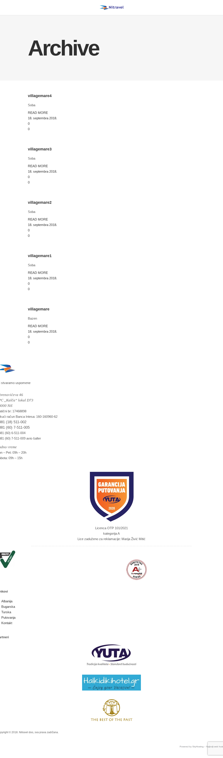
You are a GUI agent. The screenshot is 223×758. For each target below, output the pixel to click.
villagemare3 (40, 149)
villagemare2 (40, 202)
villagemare (38, 309)
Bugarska (8, 606)
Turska (6, 612)
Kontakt (6, 623)
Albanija (6, 601)
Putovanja (8, 617)
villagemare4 (40, 96)
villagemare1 (40, 256)
